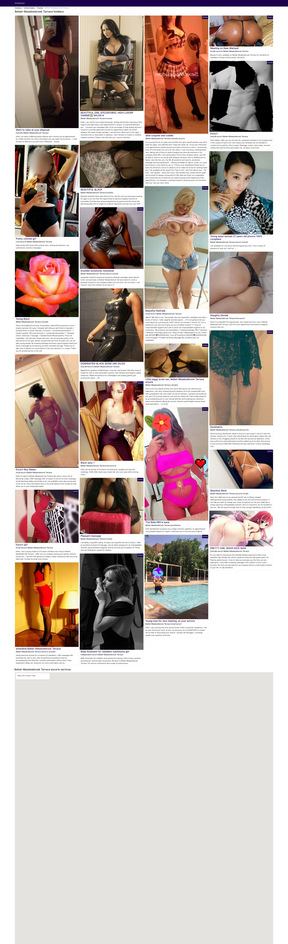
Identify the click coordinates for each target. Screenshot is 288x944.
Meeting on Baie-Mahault (224, 48)
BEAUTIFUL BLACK (91, 189)
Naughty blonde (219, 315)
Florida (40, 8)
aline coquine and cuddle (159, 135)
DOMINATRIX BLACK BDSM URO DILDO (103, 363)
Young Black (23, 318)
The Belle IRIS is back (157, 522)
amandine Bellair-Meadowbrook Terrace (38, 648)
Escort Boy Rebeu (26, 469)
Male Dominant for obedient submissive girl (105, 651)
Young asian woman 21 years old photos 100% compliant (236, 238)
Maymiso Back (218, 490)
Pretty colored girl (26, 238)
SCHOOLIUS (20, 3)
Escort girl (21, 544)
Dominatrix (216, 427)
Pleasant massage (91, 535)
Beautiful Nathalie (155, 310)
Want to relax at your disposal (32, 129)
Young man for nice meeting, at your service (170, 620)
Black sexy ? (88, 462)
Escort (214, 133)
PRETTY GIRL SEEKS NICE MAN (228, 548)
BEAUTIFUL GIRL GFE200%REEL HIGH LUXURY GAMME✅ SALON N (107, 114)
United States (29, 8)
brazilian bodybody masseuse (97, 270)
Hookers (18, 8)
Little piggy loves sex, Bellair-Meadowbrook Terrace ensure (174, 380)
